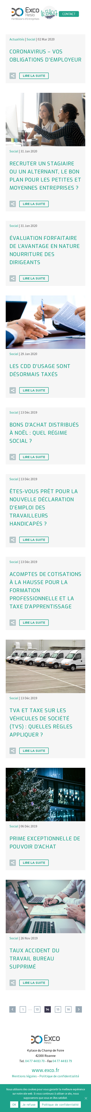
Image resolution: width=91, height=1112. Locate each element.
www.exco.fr (45, 1070)
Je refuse (29, 1104)
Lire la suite (34, 76)
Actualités (17, 39)
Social (31, 39)
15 (57, 1009)
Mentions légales (24, 1076)
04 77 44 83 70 (35, 1061)
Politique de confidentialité (59, 1076)
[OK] (86, 1098)
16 (68, 1009)
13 (37, 1009)
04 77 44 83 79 (62, 1061)
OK (14, 1104)
